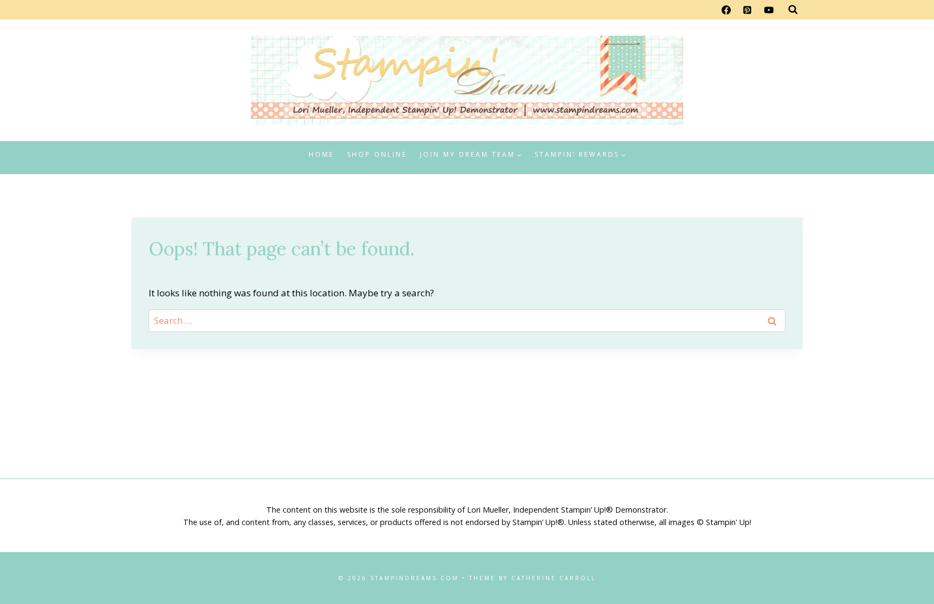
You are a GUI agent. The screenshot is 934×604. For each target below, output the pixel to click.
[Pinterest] (747, 10)
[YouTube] (768, 10)
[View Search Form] (793, 9)
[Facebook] (726, 10)
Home (321, 154)
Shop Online (377, 154)
